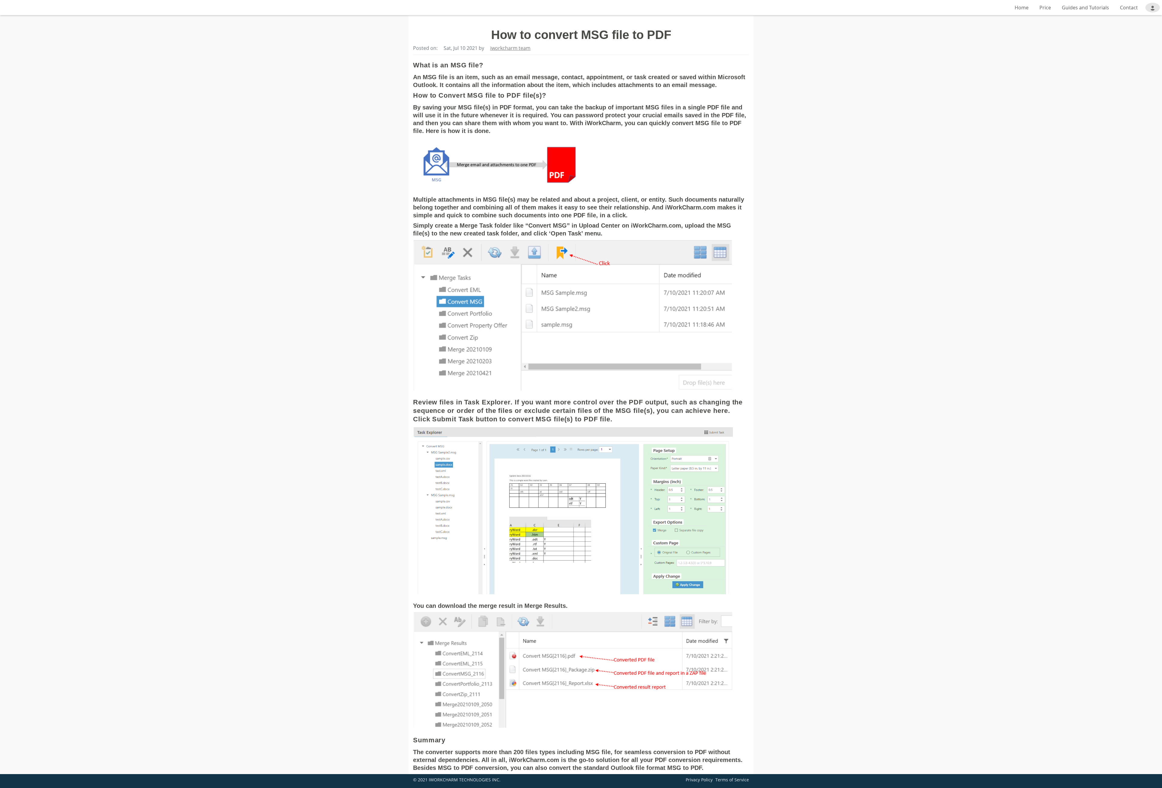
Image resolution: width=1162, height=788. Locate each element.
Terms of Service (732, 780)
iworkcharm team (510, 48)
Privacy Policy (699, 780)
